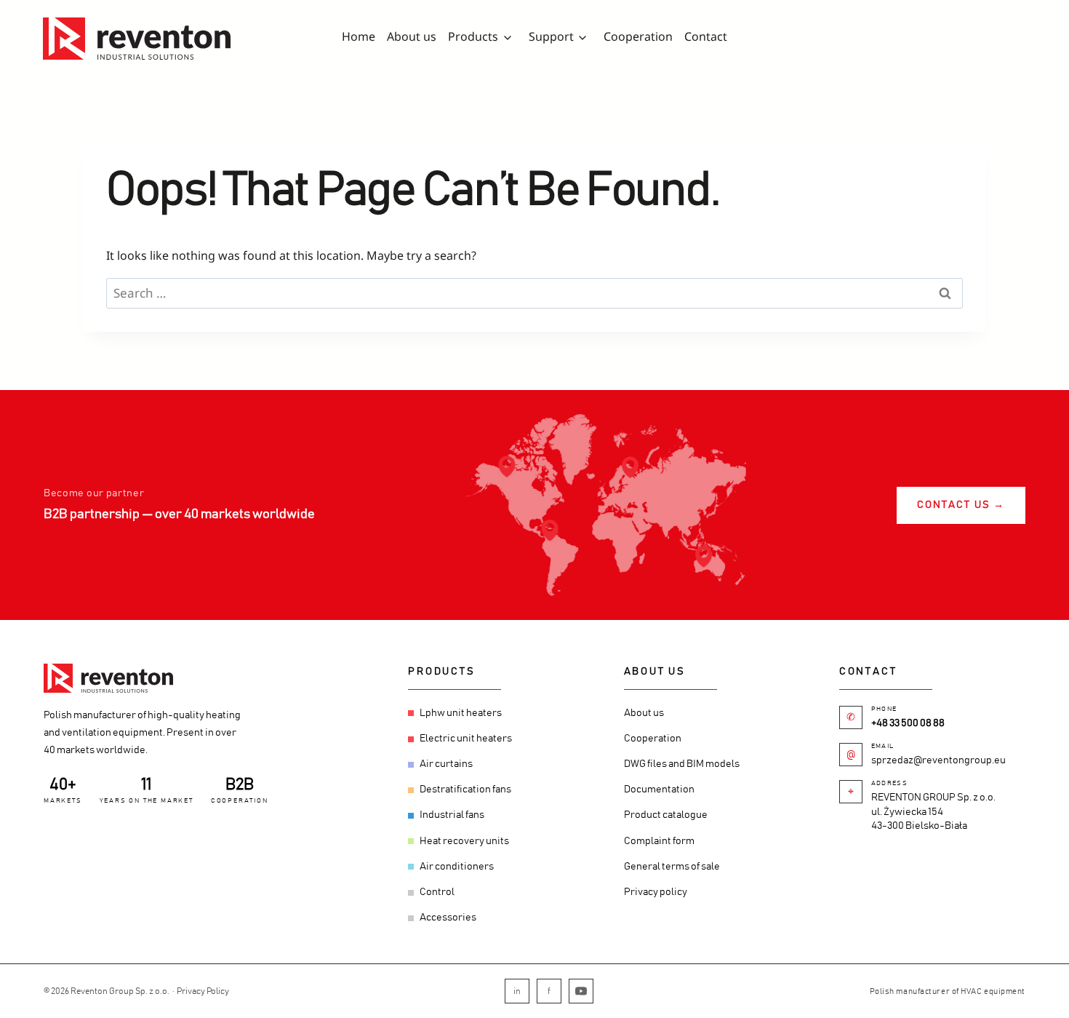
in (517, 991)
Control (437, 892)
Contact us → (961, 505)
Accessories (448, 917)
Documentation (659, 789)
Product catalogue (666, 815)
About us (411, 36)
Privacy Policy (203, 991)
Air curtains (446, 764)
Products (473, 36)
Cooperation (638, 36)
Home (358, 36)
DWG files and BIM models (682, 764)
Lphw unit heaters (461, 713)
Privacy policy (655, 892)
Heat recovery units (464, 841)
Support (551, 36)
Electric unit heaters (466, 738)
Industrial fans (452, 815)
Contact (705, 36)
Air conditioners (457, 867)
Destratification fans (465, 789)
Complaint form (659, 841)
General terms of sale (672, 867)
